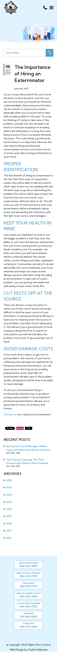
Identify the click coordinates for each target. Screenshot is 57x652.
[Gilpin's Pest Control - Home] (11, 8)
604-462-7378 (28, 606)
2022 (9, 509)
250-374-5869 (28, 626)
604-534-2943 (28, 596)
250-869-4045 (28, 616)
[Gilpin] (27, 635)
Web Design (17, 649)
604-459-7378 (28, 576)
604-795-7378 (28, 586)
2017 (8, 530)
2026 (9, 480)
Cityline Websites (37, 649)
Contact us (10, 414)
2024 (9, 494)
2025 (9, 487)
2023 (9, 501)
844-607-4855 (28, 566)
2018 (8, 523)
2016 (8, 537)
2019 (8, 516)
